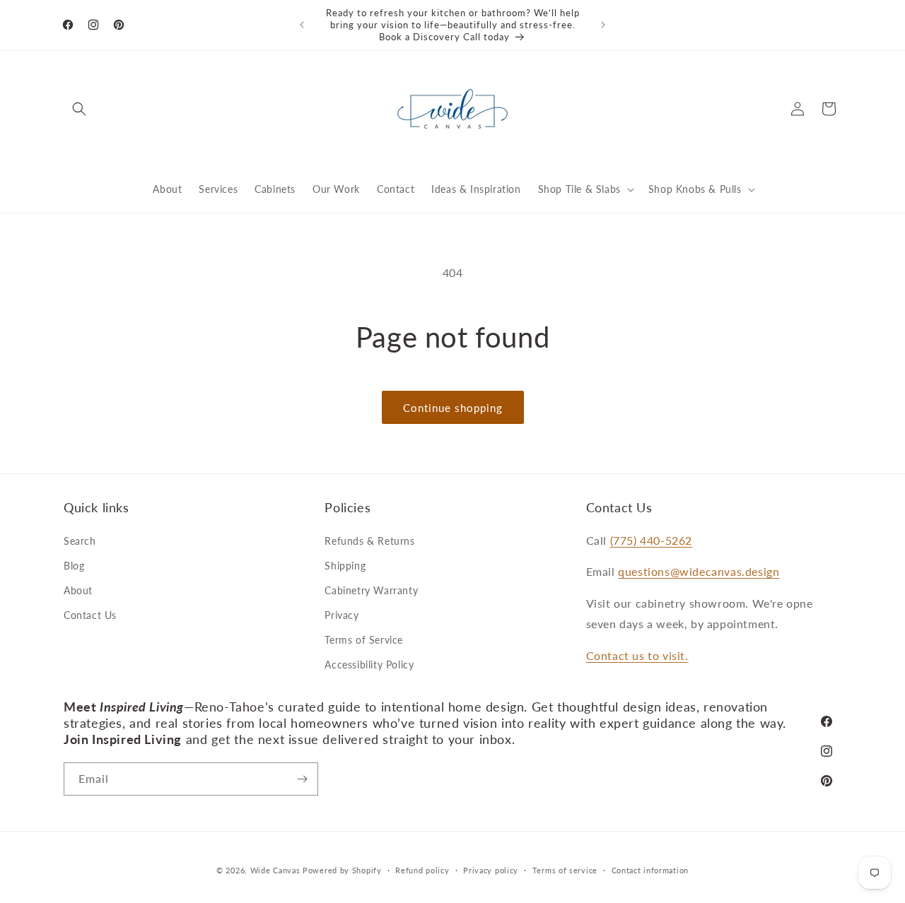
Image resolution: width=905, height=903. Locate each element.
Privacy (341, 615)
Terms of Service (364, 640)
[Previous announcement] (301, 24)
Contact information (650, 870)
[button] (79, 108)
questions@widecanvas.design (698, 571)
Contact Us (90, 615)
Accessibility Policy (369, 665)
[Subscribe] (301, 779)
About (78, 590)
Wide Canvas (275, 870)
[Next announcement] (603, 24)
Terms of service (564, 870)
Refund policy (422, 870)
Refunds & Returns (369, 541)
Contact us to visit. (637, 655)
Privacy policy (490, 870)
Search (80, 541)
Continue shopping (453, 407)
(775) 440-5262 (651, 540)
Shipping (345, 566)
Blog (74, 566)
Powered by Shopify (342, 870)
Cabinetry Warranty (371, 590)
